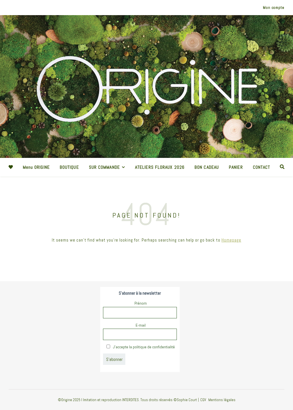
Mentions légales (221, 399)
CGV (203, 399)
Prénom (140, 303)
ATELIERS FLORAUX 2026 (160, 167)
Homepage (231, 240)
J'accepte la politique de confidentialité (143, 346)
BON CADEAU (207, 167)
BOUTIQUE (69, 167)
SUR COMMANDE (104, 167)
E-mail (141, 325)
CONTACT (261, 167)
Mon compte (273, 7)
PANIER (236, 167)
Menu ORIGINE (36, 167)
